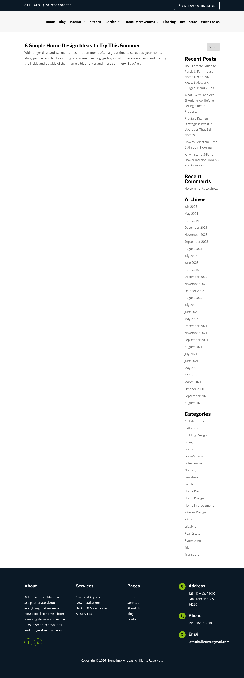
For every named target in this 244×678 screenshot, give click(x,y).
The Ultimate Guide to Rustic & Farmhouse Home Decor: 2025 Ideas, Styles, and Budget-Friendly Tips (200, 77)
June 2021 (191, 361)
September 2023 (196, 242)
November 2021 (196, 333)
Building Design (196, 435)
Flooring (169, 22)
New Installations (88, 603)
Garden (111, 22)
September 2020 (196, 396)
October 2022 (194, 291)
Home (50, 22)
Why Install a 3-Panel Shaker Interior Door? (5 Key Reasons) (202, 160)
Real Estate (188, 22)
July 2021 (191, 354)
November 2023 (196, 234)
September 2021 (196, 340)
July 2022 (191, 305)
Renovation (193, 540)
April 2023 (192, 270)
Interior (75, 22)
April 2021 (192, 375)
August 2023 (193, 249)
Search (213, 47)
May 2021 (191, 368)
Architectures (194, 421)
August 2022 (193, 298)
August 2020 (193, 403)
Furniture (191, 477)
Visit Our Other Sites (198, 5)
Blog (62, 22)
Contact (133, 619)
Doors (189, 449)
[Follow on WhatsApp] (38, 642)
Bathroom (192, 428)
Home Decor (194, 491)
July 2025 (191, 206)
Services (133, 603)
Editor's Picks (194, 456)
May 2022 (191, 319)
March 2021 (193, 382)
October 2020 (194, 389)
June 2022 (191, 312)
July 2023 (191, 256)
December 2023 (196, 227)
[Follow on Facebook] (28, 642)
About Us (134, 608)
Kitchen (95, 22)
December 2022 (196, 277)
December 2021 (196, 326)
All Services (84, 614)
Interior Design (195, 512)
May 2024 (191, 214)
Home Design (194, 498)
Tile (187, 547)
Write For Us (210, 22)
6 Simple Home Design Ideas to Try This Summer (82, 45)
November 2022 (196, 284)
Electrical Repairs (88, 597)
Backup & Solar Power (92, 608)
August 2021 (193, 347)
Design (189, 442)
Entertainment (195, 463)
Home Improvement (140, 22)
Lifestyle (190, 526)
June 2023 (191, 263)
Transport (192, 554)
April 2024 (192, 221)
